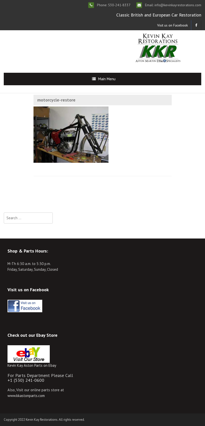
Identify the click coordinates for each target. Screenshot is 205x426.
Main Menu (107, 78)
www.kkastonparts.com (26, 395)
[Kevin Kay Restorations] (157, 47)
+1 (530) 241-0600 (26, 380)
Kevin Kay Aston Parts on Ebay (32, 365)
